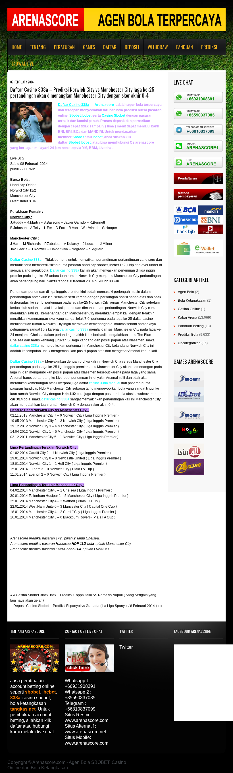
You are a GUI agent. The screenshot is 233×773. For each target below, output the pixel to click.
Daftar (109, 47)
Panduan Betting (191, 326)
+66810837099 (80, 709)
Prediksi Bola (188, 335)
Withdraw (158, 47)
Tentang (38, 47)
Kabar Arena (187, 318)
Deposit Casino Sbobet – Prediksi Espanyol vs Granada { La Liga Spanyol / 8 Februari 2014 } (85, 606)
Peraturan (64, 47)
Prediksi (209, 47)
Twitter (126, 647)
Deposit (132, 47)
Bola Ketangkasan (192, 301)
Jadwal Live (23, 63)
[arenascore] (94, 105)
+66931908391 (80, 686)
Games (89, 47)
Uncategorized (189, 343)
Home (17, 47)
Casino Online (189, 309)
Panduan (184, 47)
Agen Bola (186, 292)
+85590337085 (80, 697)
